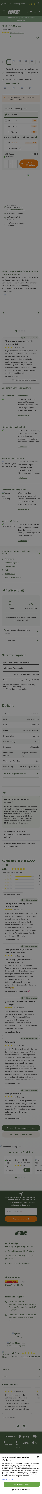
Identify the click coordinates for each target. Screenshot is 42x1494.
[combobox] (38, 1457)
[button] (21, 1489)
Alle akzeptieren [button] (21, 1484)
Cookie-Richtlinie (8, 1479)
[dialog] (21, 1474)
